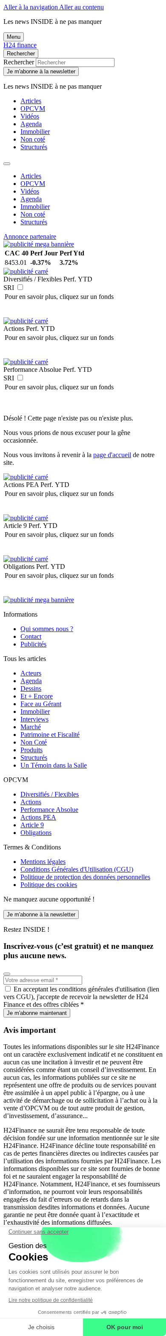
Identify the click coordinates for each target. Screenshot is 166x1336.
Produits (31, 749)
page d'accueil (112, 454)
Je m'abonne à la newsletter (41, 71)
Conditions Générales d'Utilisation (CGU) (76, 869)
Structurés (33, 147)
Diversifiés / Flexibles (49, 794)
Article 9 (32, 825)
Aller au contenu (81, 7)
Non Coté (33, 742)
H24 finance (20, 45)
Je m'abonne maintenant (37, 1013)
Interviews (34, 719)
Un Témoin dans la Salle (53, 765)
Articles (30, 100)
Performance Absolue (49, 809)
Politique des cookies (48, 884)
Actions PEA (38, 817)
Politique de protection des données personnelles (85, 877)
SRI (8, 287)
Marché (30, 726)
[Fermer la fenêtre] (6, 974)
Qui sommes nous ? (46, 628)
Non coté (32, 139)
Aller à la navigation (31, 7)
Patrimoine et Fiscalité (50, 734)
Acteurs (30, 673)
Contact (30, 636)
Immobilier (35, 131)
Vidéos (29, 116)
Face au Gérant (40, 703)
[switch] (20, 287)
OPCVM (32, 108)
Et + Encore (36, 696)
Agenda (31, 124)
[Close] (6, 163)
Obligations (36, 832)
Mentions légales (43, 861)
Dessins (30, 688)
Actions (30, 802)
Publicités (33, 644)
